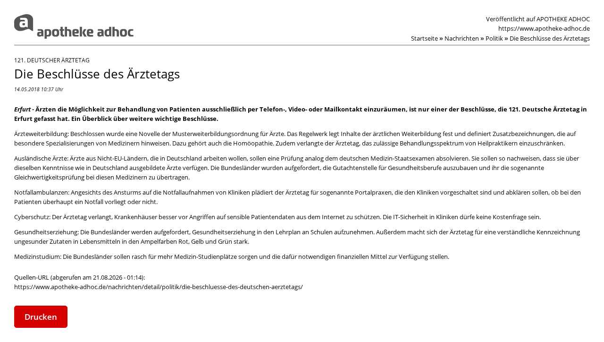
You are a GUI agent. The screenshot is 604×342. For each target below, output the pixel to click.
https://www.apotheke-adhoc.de (544, 28)
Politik (497, 38)
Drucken (41, 316)
